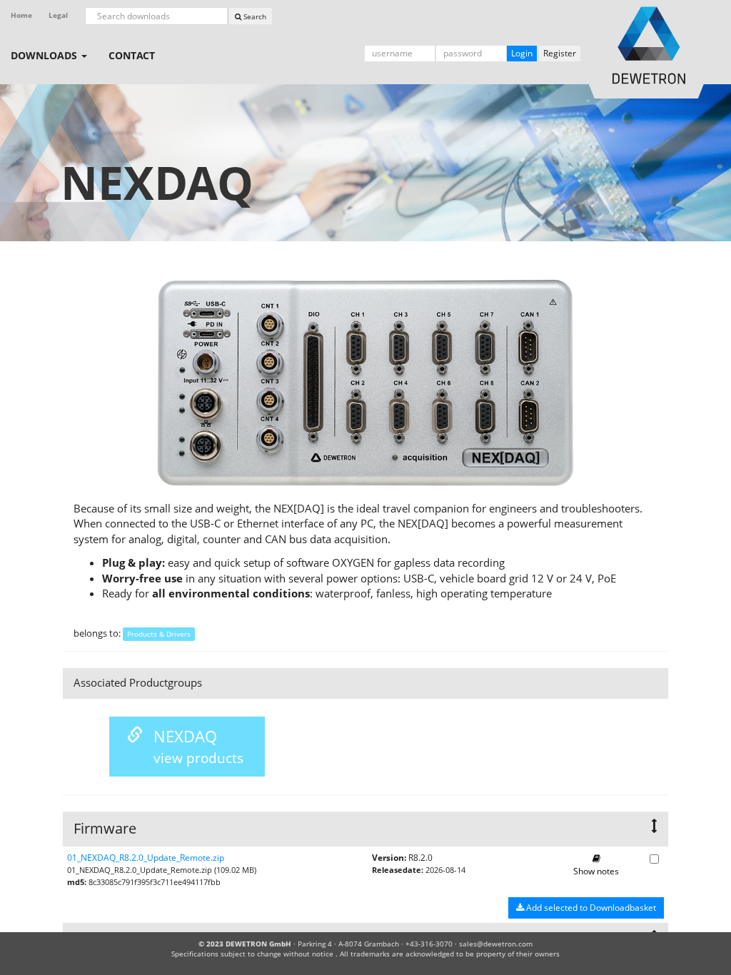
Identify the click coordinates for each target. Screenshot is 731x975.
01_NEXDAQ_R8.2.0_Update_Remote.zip (145, 858)
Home (21, 15)
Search (253, 16)
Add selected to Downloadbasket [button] (590, 907)
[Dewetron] (631, 45)
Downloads (45, 55)
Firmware (105, 828)
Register (559, 53)
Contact (132, 55)
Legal (58, 15)
